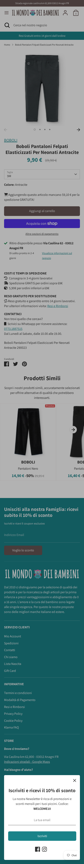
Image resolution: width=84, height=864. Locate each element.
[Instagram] (44, 849)
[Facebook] (37, 849)
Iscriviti (42, 836)
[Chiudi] (74, 780)
